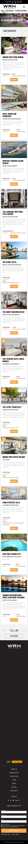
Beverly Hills (15, 505)
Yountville (15, 409)
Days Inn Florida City (12, 554)
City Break (14, 76)
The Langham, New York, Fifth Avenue (13, 212)
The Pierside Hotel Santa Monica (13, 360)
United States (7, 59)
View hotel (14, 80)
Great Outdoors (11, 427)
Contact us (14, 769)
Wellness (13, 282)
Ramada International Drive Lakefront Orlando (14, 596)
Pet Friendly (12, 232)
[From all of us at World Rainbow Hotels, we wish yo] (14, 741)
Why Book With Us (14, 773)
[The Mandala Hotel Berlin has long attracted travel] (14, 668)
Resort (17, 282)
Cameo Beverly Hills (11, 502)
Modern (23, 76)
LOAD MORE (14, 635)
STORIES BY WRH (14, 776)
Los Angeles (6, 364)
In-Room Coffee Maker (20, 10)
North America (7, 556)
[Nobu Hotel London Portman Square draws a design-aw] (14, 717)
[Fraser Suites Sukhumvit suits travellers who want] (14, 656)
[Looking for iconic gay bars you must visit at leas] (14, 705)
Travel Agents (14, 791)
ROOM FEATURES (9, 10)
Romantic (19, 180)
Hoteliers (14, 787)
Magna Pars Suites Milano (14, 457)
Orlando (14, 600)
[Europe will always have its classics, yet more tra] (14, 753)
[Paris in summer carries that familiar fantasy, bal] (14, 729)
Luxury (9, 282)
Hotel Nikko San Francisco (9, 115)
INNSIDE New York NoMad (13, 57)
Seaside (14, 180)
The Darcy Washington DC (13, 312)
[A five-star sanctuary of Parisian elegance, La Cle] (14, 693)
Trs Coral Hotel (10, 262)
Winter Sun (5, 282)
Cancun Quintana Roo (14, 264)
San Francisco (16, 118)
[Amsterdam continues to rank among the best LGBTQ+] (14, 680)
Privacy (14, 783)
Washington (16, 314)
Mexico (5, 264)
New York (15, 59)
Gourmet (19, 76)
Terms (14, 780)
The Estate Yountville (12, 407)
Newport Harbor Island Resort (13, 162)
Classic (19, 329)
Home (2, 10)
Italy (4, 459)
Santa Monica (15, 364)
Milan (8, 459)
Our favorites (9, 30)
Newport (14, 166)
